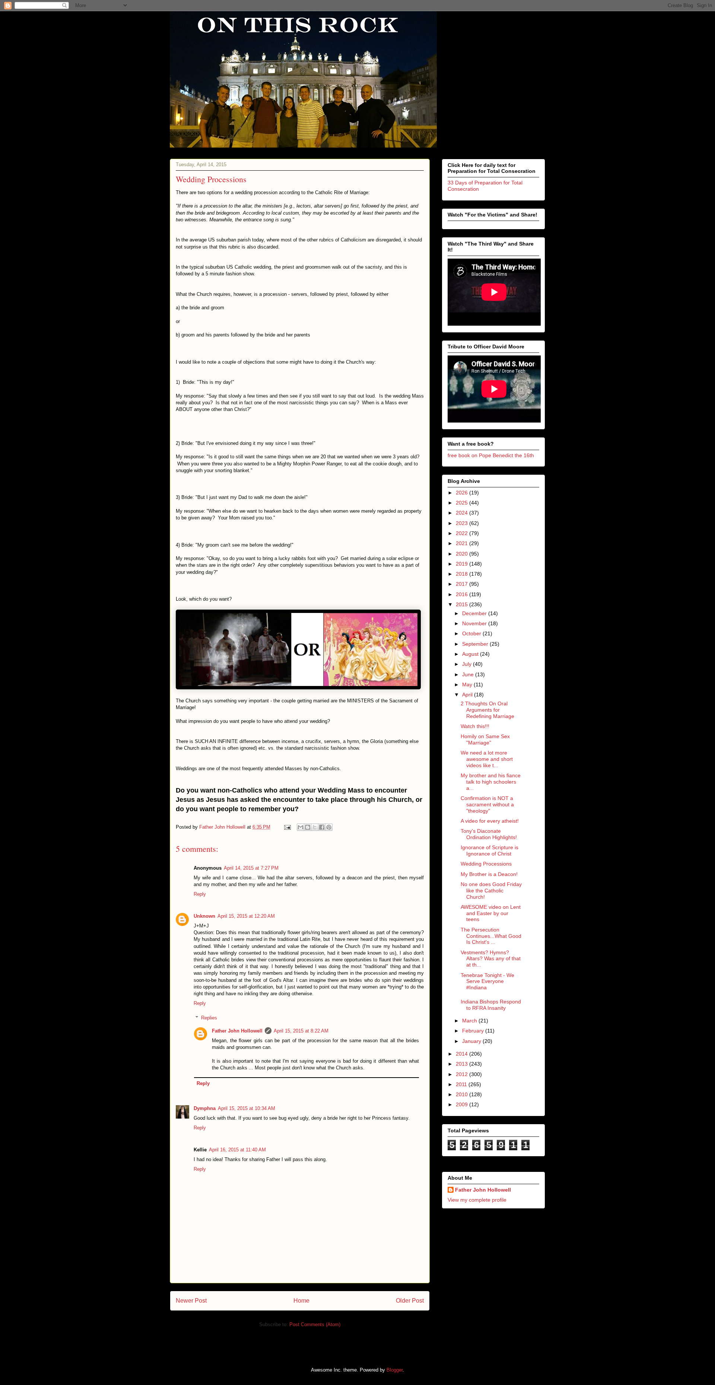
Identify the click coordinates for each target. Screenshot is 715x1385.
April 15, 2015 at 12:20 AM (246, 916)
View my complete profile (477, 1200)
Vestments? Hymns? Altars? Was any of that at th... (491, 958)
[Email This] (300, 827)
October (472, 633)
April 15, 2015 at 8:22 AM (301, 1031)
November (475, 623)
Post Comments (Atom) (314, 1324)
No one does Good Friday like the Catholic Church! (491, 890)
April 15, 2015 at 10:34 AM (246, 1108)
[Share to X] (314, 827)
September (476, 644)
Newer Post (191, 1300)
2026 (462, 493)
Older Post (410, 1300)
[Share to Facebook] (321, 827)
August (471, 654)
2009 (462, 1104)
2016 (462, 594)
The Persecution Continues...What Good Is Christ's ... (491, 936)
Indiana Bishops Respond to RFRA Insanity (491, 1005)
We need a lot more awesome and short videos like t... (487, 759)
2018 (462, 574)
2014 (462, 1054)
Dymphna (205, 1108)
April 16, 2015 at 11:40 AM (237, 1149)
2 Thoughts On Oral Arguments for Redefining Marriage (487, 710)
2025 (462, 503)
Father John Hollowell (237, 1031)
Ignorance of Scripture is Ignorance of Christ (489, 850)
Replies (209, 1018)
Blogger (395, 1370)
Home (301, 1300)
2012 (462, 1074)
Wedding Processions (486, 864)
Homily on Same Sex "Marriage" (485, 739)
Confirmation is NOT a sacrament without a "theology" (487, 804)
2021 (462, 543)
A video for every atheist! (490, 821)
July (467, 664)
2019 (462, 564)
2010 (462, 1094)
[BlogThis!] (307, 827)
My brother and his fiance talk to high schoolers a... (491, 781)
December (475, 613)
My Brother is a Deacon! (489, 874)
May (468, 684)
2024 (462, 513)
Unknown (204, 916)
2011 (462, 1084)
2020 (462, 554)
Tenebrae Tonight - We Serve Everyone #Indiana (487, 981)
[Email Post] (287, 827)
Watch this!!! (475, 726)
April (468, 695)
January (472, 1041)
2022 (462, 533)
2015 (462, 604)
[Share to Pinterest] (329, 827)
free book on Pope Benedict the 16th (491, 455)
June (468, 674)
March (470, 1021)
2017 (462, 584)
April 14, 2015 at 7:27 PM (251, 868)
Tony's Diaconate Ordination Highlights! (489, 834)
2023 (462, 523)
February (473, 1031)
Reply (200, 894)
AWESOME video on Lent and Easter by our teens (491, 913)
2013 (462, 1064)
